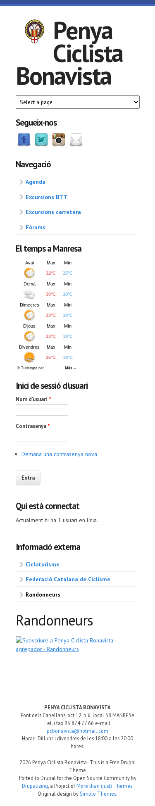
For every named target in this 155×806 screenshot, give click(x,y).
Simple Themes (98, 793)
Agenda (35, 181)
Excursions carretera (53, 212)
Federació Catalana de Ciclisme (68, 579)
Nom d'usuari (33, 399)
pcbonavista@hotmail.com (77, 731)
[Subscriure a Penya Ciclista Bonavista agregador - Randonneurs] (78, 649)
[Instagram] (58, 144)
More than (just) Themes (104, 785)
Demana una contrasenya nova (59, 454)
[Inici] (34, 32)
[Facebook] (24, 144)
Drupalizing (35, 785)
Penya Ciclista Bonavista (69, 53)
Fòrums (35, 227)
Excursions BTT (46, 197)
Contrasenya (33, 426)
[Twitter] (41, 144)
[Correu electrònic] (76, 144)
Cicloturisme (43, 564)
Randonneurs (43, 594)
